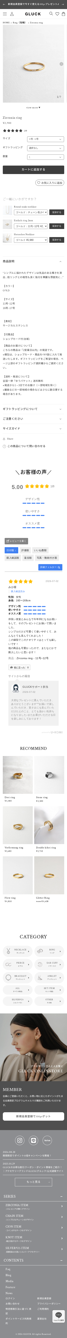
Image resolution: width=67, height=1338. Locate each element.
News (9, 1293)
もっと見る (34, 1182)
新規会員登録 (44, 1298)
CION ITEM (19, 1228)
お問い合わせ (13, 1303)
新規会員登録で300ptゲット (33, 1116)
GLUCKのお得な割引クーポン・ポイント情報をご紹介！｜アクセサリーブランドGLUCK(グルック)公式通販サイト (33, 1167)
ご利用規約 (43, 1309)
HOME (6, 22)
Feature (10, 1287)
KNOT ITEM (19, 1238)
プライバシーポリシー (49, 1303)
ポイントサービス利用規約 (18, 1321)
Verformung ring (14, 847)
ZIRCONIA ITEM (18, 1206)
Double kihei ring (46, 847)
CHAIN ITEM (20, 1217)
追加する (56, 212)
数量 (5, 156)
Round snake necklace (25, 206)
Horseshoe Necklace (24, 234)
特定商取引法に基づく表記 (18, 1311)
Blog (8, 1275)
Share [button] (10, 438)
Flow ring (10, 898)
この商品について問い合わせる (26, 446)
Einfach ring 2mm (23, 220)
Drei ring (10, 797)
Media (10, 1281)
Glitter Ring (43, 898)
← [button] (4, 4)
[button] (5, 14)
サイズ (6, 138)
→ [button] (62, 4)
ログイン (10, 1298)
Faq (8, 1269)
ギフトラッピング (13, 147)
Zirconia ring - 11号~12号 (33, 658)
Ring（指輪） (20, 22)
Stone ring (42, 797)
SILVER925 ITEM (23, 1249)
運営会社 (42, 1318)
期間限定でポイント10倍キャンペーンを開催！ (27, 1154)
